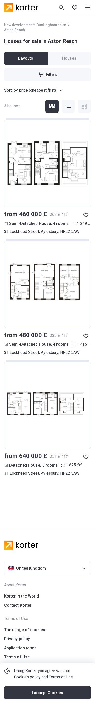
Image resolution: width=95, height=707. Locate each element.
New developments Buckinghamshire (35, 25)
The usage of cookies (24, 629)
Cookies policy (27, 676)
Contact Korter (17, 605)
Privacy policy (17, 638)
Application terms (20, 648)
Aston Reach (14, 30)
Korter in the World (21, 596)
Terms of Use (61, 676)
